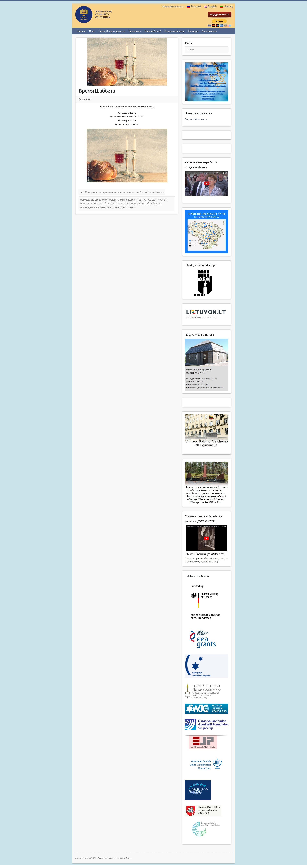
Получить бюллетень (196, 119)
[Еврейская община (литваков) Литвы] (106, 21)
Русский (195, 6)
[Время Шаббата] (127, 62)
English (212, 6)
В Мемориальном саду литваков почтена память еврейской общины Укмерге (122, 192)
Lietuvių (228, 6)
